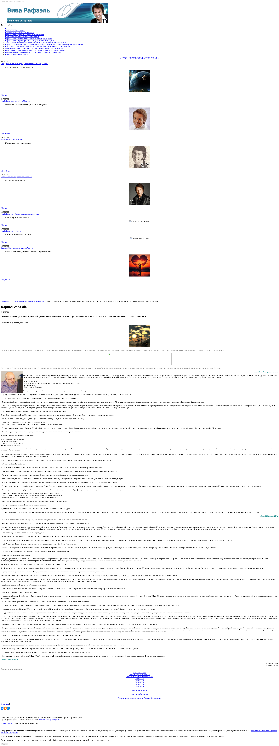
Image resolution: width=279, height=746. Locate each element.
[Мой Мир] (8, 708)
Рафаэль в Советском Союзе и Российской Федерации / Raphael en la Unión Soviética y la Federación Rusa (44, 44)
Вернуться (5, 704)
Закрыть (4, 744)
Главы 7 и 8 (139, 684)
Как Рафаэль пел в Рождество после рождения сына (20, 214)
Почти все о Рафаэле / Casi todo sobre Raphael (22, 37)
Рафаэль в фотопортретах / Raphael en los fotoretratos (24, 35)
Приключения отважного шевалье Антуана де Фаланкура (139, 698)
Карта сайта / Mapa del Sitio (15, 31)
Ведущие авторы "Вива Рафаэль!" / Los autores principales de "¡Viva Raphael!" (33, 52)
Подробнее (5, 95)
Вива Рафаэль (8, 723)
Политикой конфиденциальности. (51, 719)
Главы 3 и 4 (139, 681)
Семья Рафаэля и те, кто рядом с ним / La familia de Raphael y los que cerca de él (34, 48)
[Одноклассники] (5, 708)
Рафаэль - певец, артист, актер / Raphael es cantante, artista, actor (28, 39)
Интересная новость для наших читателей (16, 177)
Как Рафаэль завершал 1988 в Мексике (15, 101)
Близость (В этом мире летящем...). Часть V (17, 248)
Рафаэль (4, 23)
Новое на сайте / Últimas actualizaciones (19, 33)
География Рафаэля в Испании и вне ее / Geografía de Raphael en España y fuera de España (38, 46)
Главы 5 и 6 (139, 683)
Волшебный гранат (139, 690)
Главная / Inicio (10, 29)
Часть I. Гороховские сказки (139, 675)
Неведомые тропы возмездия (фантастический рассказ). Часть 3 (24, 64)
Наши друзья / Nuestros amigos (16, 54)
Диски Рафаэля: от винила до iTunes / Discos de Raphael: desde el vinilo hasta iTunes (35, 43)
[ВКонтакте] (2, 708)
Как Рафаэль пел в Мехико (11, 231)
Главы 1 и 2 (139, 679)
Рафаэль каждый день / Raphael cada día (29, 301)
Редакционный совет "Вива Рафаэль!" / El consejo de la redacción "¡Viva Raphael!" (35, 50)
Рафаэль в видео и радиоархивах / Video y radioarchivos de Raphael (29, 41)
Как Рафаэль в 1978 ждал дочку (12, 139)
